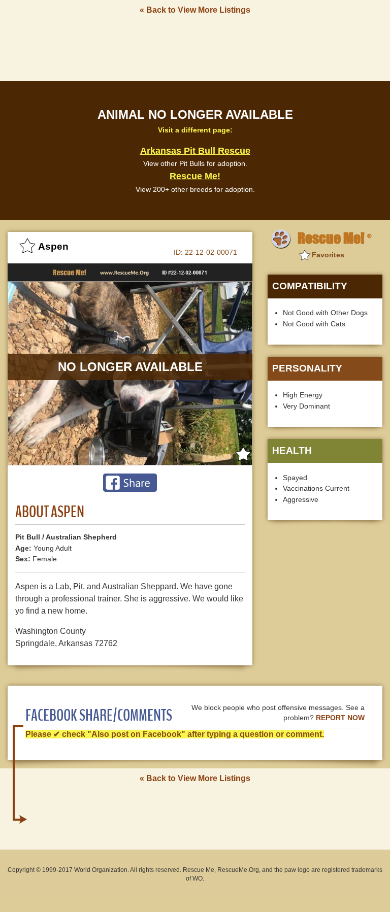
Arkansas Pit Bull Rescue (195, 151)
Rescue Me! (195, 176)
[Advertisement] (195, 47)
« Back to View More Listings (195, 10)
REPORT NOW (340, 718)
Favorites (328, 255)
